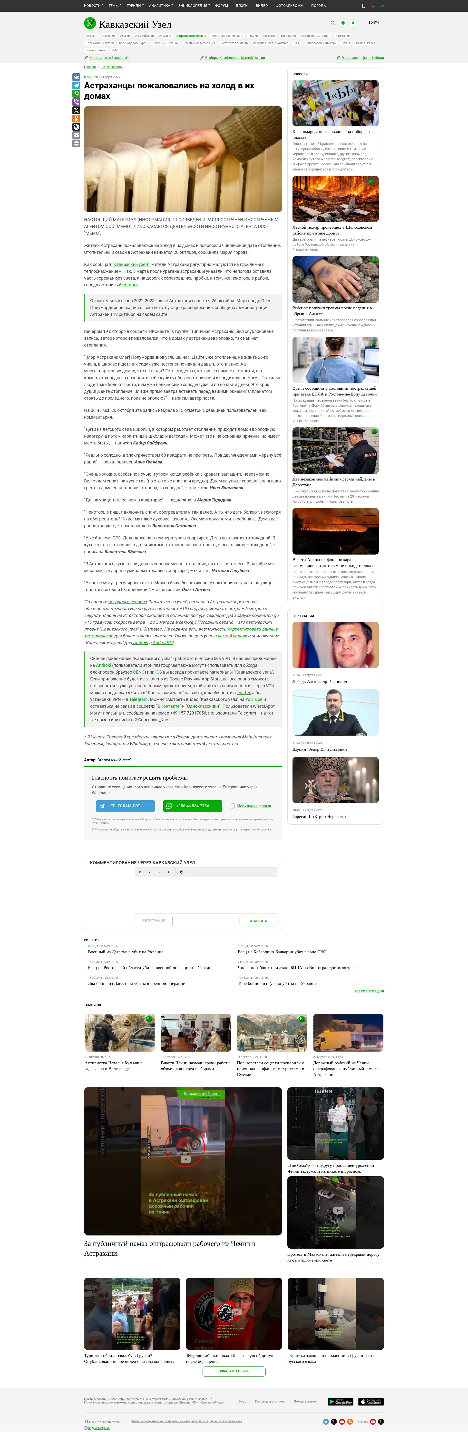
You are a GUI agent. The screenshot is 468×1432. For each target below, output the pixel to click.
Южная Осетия (365, 43)
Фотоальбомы (289, 6)
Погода (318, 6)
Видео (262, 6)
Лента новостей (112, 67)
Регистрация (153, 920)
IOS (158, 672)
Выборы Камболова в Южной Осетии (235, 58)
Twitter (243, 692)
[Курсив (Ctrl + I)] (150, 872)
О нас (242, 1401)
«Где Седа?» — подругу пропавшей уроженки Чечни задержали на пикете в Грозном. (330, 1168)
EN (382, 5)
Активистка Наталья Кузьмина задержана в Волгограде (114, 1065)
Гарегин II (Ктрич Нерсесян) (319, 816)
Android (140, 642)
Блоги (242, 6)
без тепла (129, 284)
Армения (165, 36)
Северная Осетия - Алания (270, 43)
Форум (221, 6)
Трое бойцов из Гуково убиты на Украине (277, 983)
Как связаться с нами (269, 1401)
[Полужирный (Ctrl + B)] (140, 872)
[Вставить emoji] (181, 872)
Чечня (346, 43)
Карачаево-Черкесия (100, 43)
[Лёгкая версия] (364, 6)
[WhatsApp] (76, 94)
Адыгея (125, 36)
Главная (90, 67)
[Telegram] (76, 86)
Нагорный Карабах (165, 43)
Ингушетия (288, 36)
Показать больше (234, 1371)
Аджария (108, 36)
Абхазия (91, 36)
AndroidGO (162, 642)
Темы (114, 6)
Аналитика (159, 6)
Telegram (138, 699)
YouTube (254, 699)
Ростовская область (234, 43)
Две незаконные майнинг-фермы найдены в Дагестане (333, 482)
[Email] (76, 135)
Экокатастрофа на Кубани (362, 58)
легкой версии (232, 635)
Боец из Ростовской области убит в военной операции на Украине (151, 967)
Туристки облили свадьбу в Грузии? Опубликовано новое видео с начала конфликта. (130, 1358)
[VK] (76, 77)
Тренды (134, 6)
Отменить (258, 921)
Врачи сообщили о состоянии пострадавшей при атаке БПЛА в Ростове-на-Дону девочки (334, 391)
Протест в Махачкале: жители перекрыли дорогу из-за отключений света (333, 1257)
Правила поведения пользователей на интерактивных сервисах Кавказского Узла (186, 1421)
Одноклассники (203, 706)
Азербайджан (144, 36)
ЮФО (115, 50)
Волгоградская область (227, 36)
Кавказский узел (130, 264)
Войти (374, 22)
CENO (139, 672)
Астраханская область (191, 36)
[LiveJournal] (76, 127)
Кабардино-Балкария (315, 36)
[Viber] (76, 102)
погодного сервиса (127, 601)
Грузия (253, 36)
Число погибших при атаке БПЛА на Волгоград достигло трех (297, 967)
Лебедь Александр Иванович (319, 681)
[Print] (76, 144)
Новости (92, 6)
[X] (76, 110)
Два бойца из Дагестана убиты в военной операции (136, 983)
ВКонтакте (169, 706)
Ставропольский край (321, 43)
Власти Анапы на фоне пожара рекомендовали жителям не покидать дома (332, 562)
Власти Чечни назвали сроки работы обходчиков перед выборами (195, 1065)
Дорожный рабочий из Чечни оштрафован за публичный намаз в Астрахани (346, 1068)
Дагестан (269, 36)
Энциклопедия (192, 6)
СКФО (298, 43)
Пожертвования (305, 1401)
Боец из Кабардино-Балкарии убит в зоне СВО (282, 951)
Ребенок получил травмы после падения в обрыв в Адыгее (332, 310)
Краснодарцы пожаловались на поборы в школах (331, 134)
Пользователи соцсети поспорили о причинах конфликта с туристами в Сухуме (270, 1068)
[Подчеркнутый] (159, 872)
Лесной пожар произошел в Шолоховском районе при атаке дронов (332, 230)
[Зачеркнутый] (169, 872)
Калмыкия (342, 36)
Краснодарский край (133, 43)
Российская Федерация (199, 43)
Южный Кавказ (96, 50)
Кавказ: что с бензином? (109, 58)
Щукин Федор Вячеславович (319, 749)
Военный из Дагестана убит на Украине (125, 951)
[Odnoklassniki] (76, 119)
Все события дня (369, 991)
